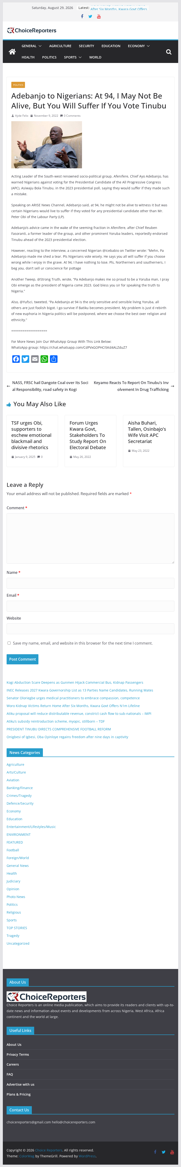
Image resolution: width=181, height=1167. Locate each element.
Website (14, 618)
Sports (70, 57)
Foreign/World (18, 858)
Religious (14, 912)
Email (13, 595)
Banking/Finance (20, 788)
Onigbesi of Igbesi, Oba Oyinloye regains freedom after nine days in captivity (67, 737)
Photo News (16, 896)
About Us (14, 1044)
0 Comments (72, 116)
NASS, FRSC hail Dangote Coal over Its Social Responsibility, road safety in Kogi (50, 386)
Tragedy (13, 935)
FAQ (10, 1074)
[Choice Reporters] (12, 51)
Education (111, 46)
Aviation (13, 780)
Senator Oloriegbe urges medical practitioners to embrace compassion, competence (73, 698)
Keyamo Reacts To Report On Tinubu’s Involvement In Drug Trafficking (131, 386)
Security (86, 46)
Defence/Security (20, 803)
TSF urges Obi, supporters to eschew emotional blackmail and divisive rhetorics (31, 435)
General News (18, 865)
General (29, 46)
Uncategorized (18, 943)
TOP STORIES (17, 928)
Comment (17, 507)
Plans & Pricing (19, 1094)
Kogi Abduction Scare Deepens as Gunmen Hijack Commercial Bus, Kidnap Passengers (75, 682)
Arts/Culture (16, 772)
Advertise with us (20, 1084)
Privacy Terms (18, 1054)
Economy (136, 46)
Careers (13, 1064)
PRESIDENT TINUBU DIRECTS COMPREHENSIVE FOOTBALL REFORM (59, 729)
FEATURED (15, 842)
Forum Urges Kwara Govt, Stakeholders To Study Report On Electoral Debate (88, 435)
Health (28, 57)
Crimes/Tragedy (19, 795)
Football (13, 850)
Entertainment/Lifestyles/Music (31, 826)
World (95, 57)
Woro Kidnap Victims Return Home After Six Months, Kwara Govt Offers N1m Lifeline (73, 706)
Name (14, 572)
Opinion (13, 889)
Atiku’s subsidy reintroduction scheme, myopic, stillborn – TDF (56, 721)
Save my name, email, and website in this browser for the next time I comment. (83, 643)
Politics (49, 57)
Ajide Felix (21, 116)
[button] (39, 46)
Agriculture (60, 46)
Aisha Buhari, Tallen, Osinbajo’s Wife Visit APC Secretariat (147, 432)
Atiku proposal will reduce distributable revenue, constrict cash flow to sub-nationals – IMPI (79, 713)
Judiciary (13, 881)
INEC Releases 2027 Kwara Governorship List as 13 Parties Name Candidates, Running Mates (80, 690)
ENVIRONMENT (19, 834)
